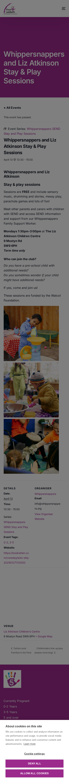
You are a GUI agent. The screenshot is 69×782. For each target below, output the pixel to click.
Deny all (34, 763)
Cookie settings (34, 753)
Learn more (30, 744)
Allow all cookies (34, 773)
